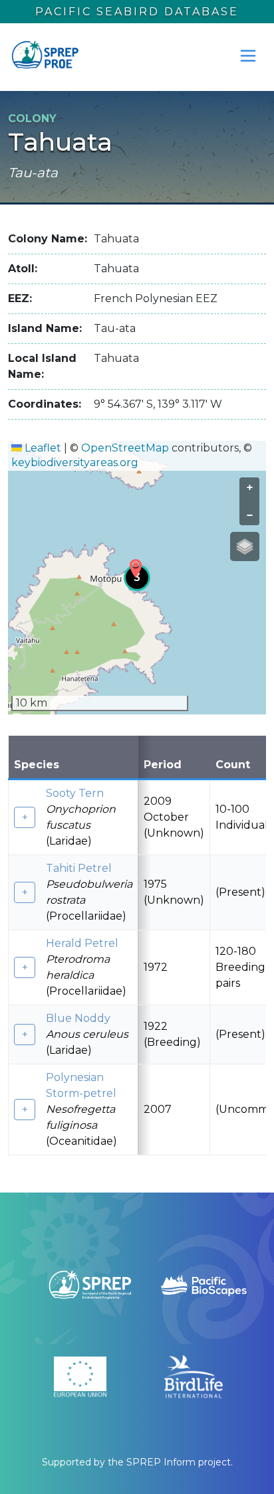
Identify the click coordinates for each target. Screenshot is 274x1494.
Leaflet (41, 448)
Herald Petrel (82, 943)
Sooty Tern (75, 793)
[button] (135, 568)
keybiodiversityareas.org (74, 462)
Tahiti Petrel (79, 868)
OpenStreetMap (125, 448)
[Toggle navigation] (248, 55)
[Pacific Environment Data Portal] (44, 55)
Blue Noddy (78, 1018)
